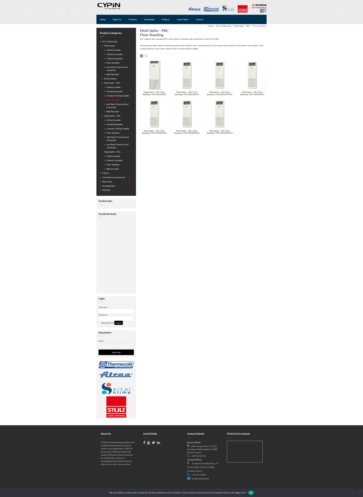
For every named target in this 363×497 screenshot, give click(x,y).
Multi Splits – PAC (242, 26)
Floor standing (112, 164)
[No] (359, 492)
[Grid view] (141, 55)
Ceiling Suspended (114, 91)
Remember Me (107, 323)
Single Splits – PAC (112, 116)
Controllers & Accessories (113, 177)
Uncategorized (108, 186)
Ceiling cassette (113, 156)
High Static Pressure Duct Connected (117, 138)
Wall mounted (112, 169)
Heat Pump (107, 181)
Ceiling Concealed (114, 54)
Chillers (105, 173)
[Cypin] (109, 6)
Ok (251, 492)
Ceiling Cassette (113, 50)
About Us (117, 19)
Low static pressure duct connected (117, 68)
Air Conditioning (223, 26)
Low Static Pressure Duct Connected (117, 105)
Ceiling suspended (114, 58)
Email (101, 341)
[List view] (146, 55)
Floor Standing (112, 63)
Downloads (149, 19)
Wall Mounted (112, 74)
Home (102, 19)
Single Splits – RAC (112, 152)
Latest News (183, 19)
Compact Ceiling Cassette (117, 95)
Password (103, 315)
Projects (166, 19)
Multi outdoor (110, 78)
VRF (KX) (106, 190)
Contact (199, 19)
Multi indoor (109, 46)
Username (103, 307)
